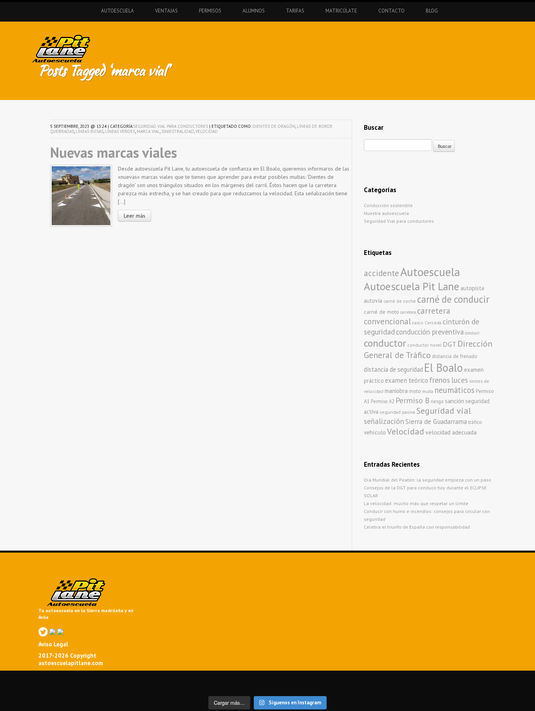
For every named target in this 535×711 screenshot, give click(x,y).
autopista (472, 288)
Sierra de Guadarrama (436, 421)
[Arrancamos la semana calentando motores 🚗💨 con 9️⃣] (187, 686)
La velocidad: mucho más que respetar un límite (416, 503)
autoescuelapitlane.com (70, 663)
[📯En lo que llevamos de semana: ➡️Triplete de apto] (133, 686)
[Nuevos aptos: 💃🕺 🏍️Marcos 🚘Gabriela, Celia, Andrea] (509, 678)
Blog (432, 10)
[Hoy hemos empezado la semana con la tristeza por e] (455, 686)
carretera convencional (407, 316)
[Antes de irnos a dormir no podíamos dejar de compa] (509, 686)
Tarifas (295, 10)
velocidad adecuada (451, 432)
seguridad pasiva (397, 412)
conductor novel (424, 345)
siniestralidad (177, 131)
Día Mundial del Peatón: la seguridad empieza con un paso (427, 480)
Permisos (210, 10)
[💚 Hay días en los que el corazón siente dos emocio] (133, 678)
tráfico (475, 422)
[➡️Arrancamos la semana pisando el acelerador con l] (348, 678)
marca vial (148, 131)
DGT (449, 344)
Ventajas (166, 10)
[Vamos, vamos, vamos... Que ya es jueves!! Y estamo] (187, 678)
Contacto (391, 10)
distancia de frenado (454, 356)
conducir (472, 333)
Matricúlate (341, 10)
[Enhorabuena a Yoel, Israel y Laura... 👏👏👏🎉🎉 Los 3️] (80, 686)
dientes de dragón (274, 126)
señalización (384, 421)
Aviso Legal (53, 644)
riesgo (437, 401)
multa (427, 391)
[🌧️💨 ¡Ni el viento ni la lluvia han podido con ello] (348, 686)
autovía (373, 300)
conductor (385, 342)
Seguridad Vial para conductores (170, 126)
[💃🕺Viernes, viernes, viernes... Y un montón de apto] (294, 678)
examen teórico (406, 380)
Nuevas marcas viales (113, 152)
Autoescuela (117, 10)
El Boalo (443, 367)
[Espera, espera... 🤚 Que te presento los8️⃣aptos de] (26, 686)
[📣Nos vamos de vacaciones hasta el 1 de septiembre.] (26, 678)
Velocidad (206, 131)
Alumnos (253, 10)
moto (415, 391)
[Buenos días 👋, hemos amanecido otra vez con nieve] (402, 686)
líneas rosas (89, 131)
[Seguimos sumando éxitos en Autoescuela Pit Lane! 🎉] (241, 686)
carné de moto (381, 311)
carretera (408, 312)
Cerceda (433, 322)
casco (417, 322)
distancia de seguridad (393, 369)
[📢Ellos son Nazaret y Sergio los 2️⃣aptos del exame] (402, 678)
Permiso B (413, 400)
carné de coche (399, 301)
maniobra (396, 391)
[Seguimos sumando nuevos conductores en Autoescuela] (455, 678)
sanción (454, 401)
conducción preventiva (430, 331)
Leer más (134, 215)
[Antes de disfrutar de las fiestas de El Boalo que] (241, 678)
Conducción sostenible (388, 205)
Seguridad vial (443, 410)
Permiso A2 (382, 401)
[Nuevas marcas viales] (81, 195)
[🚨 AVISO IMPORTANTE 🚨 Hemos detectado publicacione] (294, 686)
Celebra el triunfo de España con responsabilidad (417, 527)
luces (459, 380)
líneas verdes (120, 131)
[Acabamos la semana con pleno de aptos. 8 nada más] (80, 678)
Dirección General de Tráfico (428, 349)
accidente (381, 272)
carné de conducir (453, 299)
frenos (439, 380)
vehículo (375, 432)
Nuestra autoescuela (386, 213)
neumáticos (454, 390)
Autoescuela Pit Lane (411, 286)
